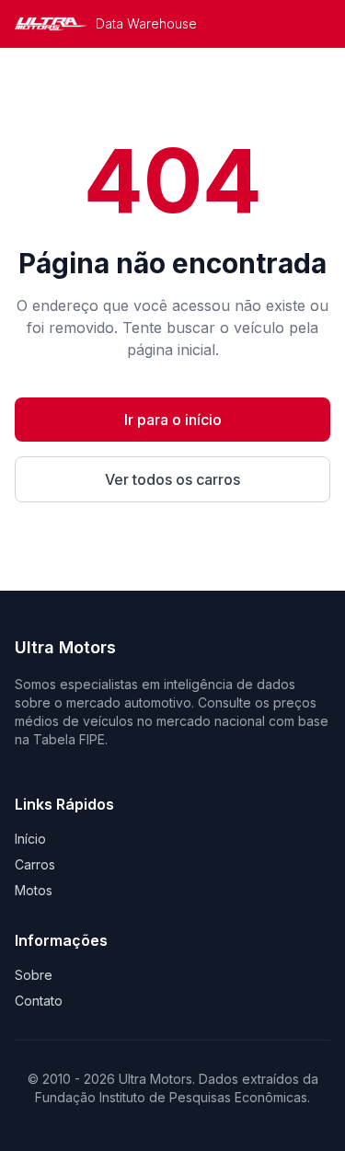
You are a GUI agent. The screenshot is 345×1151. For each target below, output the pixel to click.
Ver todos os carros (172, 479)
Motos (33, 890)
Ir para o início (173, 419)
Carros (35, 864)
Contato (39, 1000)
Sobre (33, 975)
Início (30, 838)
